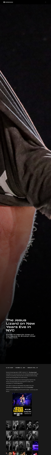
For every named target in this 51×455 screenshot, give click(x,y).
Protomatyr (30, 387)
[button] (45, 2)
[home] (13, 2)
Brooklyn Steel (16, 387)
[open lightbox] (9, 425)
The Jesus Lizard (33, 372)
